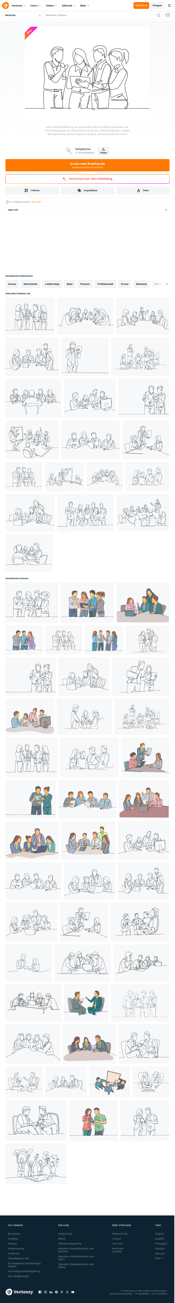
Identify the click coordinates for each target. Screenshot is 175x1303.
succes (12, 284)
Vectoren (17, 5)
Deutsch (157, 1248)
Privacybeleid (139, 1293)
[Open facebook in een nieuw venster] (40, 1292)
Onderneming (16, 1248)
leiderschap (52, 284)
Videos (50, 5)
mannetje (141, 284)
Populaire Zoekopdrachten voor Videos (75, 1266)
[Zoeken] (156, 15)
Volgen (102, 152)
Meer (83, 5)
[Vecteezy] (5, 5)
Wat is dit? (36, 201)
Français (158, 1253)
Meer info (13, 209)
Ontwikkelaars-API (18, 1258)
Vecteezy (13, 1238)
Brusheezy (14, 1233)
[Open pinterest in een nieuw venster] (56, 1292)
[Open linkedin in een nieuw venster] (51, 1292)
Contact (114, 1238)
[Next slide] (161, 284)
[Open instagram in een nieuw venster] (45, 1292)
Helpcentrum (117, 1233)
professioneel (105, 284)
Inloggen (154, 5)
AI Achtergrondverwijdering (24, 1271)
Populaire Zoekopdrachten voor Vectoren (75, 1250)
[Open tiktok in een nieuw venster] (61, 1292)
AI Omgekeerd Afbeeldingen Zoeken (20, 1265)
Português (159, 1243)
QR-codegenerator (18, 1276)
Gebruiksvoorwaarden (118, 1293)
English (157, 1233)
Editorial (67, 5)
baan (70, 284)
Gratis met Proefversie (86, 165)
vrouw (125, 284)
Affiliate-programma (68, 1243)
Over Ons (115, 1243)
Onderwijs (13, 1253)
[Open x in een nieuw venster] (67, 1292)
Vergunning (64, 1233)
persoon (85, 284)
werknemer (31, 284)
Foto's (34, 5)
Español (157, 1238)
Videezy (12, 1243)
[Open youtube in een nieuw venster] (72, 1292)
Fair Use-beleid (156, 1293)
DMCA (60, 1238)
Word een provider (115, 1250)
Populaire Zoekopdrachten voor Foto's (75, 1258)
